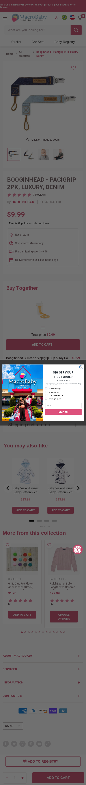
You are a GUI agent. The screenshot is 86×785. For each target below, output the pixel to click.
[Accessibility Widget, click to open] (78, 549)
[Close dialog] (81, 367)
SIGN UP (63, 412)
